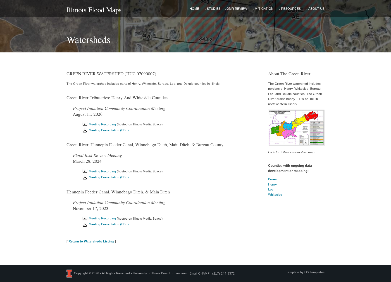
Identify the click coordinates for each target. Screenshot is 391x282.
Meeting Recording (102, 124)
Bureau (273, 179)
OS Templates (314, 272)
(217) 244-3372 (223, 273)
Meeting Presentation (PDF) (108, 130)
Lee (271, 189)
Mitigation (264, 8)
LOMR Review (236, 8)
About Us (316, 8)
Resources (291, 8)
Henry (272, 184)
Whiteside (275, 194)
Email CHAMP (199, 273)
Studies (213, 8)
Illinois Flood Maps (94, 9)
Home (194, 8)
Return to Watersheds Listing (91, 241)
